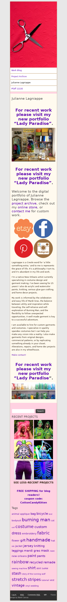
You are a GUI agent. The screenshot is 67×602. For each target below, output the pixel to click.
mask (45, 550)
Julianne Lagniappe (21, 82)
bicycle (42, 513)
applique (25, 514)
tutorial (45, 580)
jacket (19, 546)
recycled (36, 562)
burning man (36, 519)
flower (15, 540)
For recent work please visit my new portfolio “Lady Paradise (33, 371)
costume (24, 526)
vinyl (27, 586)
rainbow (20, 561)
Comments (34, 595)
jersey (28, 546)
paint (32, 556)
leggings (17, 550)
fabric (43, 533)
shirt (32, 568)
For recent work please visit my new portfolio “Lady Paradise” (33, 117)
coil (13, 527)
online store (27, 207)
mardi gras (32, 550)
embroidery (29, 533)
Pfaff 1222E (17, 88)
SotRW (45, 568)
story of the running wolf (33, 574)
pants (41, 556)
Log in (14, 595)
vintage (18, 585)
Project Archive (19, 76)
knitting (39, 546)
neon (52, 551)
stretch (19, 579)
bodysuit (16, 520)
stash (16, 573)
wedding (35, 586)
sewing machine (19, 568)
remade (49, 562)
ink (13, 546)
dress (16, 533)
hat (53, 540)
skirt (38, 568)
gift (23, 540)
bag (33, 513)
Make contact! (19, 355)
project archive (24, 203)
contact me (21, 211)
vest (52, 580)
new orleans (19, 556)
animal (15, 514)
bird (50, 514)
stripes (34, 579)
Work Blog (16, 70)
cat (52, 520)
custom (40, 527)
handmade (38, 540)
